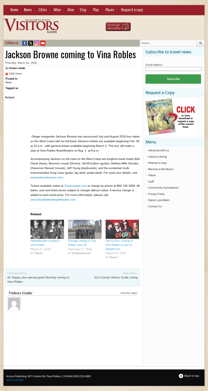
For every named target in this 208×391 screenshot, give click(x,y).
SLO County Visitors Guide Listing (116, 277)
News (28, 10)
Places (109, 10)
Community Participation (163, 187)
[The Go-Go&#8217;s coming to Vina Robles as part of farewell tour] (122, 229)
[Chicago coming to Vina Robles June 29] (85, 229)
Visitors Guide (17, 68)
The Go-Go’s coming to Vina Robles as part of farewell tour (119, 244)
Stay (83, 10)
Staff (151, 181)
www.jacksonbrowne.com (46, 177)
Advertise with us (158, 150)
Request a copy (132, 10)
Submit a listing (157, 156)
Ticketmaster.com (75, 185)
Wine (57, 10)
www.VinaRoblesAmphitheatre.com (52, 199)
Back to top (191, 375)
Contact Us (155, 206)
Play (96, 10)
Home (14, 10)
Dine (71, 10)
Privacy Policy (156, 194)
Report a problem (159, 200)
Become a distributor (161, 169)
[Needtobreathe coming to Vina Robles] (47, 229)
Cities (43, 10)
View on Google (15, 380)
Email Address (153, 64)
